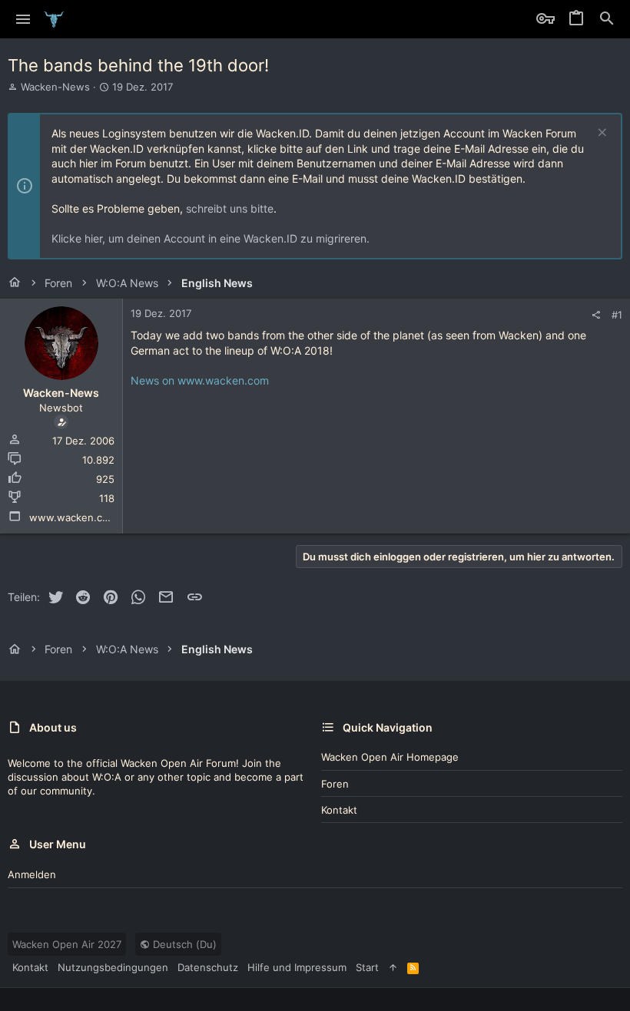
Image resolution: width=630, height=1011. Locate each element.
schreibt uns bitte (230, 208)
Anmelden (32, 874)
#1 (617, 315)
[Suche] (607, 19)
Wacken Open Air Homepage (390, 757)
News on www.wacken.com (200, 380)
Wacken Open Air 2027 (66, 944)
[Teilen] (595, 315)
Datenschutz (207, 967)
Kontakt (339, 810)
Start (367, 967)
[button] (23, 19)
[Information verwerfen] (600, 134)
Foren (335, 784)
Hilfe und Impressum (296, 967)
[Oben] (393, 967)
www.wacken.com (73, 517)
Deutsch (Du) (183, 944)
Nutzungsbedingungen (113, 967)
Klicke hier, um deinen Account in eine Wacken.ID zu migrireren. (210, 238)
